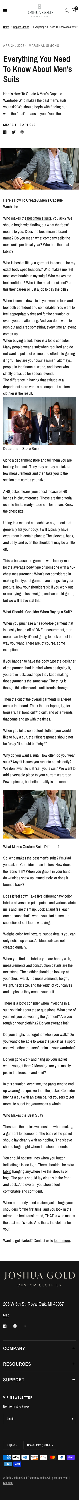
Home (6, 27)
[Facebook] (7, 1326)
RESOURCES (17, 1364)
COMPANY (14, 1348)
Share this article (19, 124)
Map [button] (6, 1315)
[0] (73, 10)
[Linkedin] (28, 1326)
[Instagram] (18, 1326)
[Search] (66, 10)
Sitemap (8, 1483)
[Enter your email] (71, 1419)
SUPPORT (14, 1379)
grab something (34, 327)
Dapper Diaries (21, 27)
